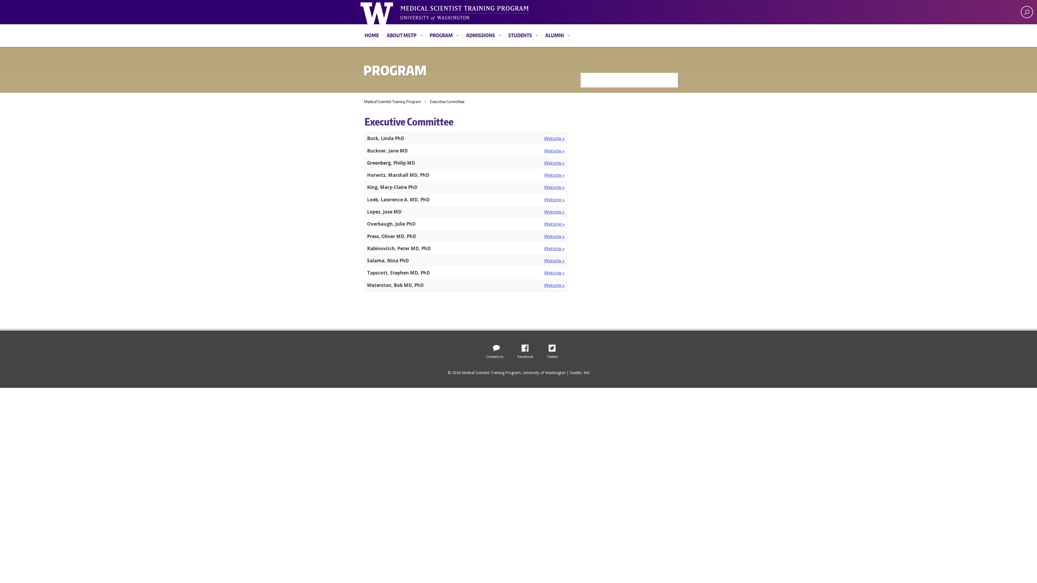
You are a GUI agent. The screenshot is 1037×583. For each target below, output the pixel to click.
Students (520, 35)
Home (372, 35)
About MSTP (401, 35)
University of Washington (383, 12)
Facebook (527, 346)
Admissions (480, 35)
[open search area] (1027, 12)
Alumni (554, 35)
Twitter (554, 346)
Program (441, 35)
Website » (554, 138)
